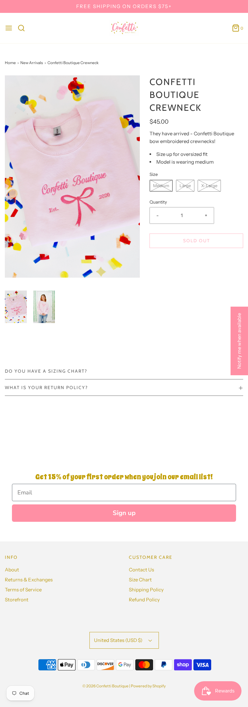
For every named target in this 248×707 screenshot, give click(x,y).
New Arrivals (31, 62)
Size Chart (140, 580)
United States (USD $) (118, 640)
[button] (16, 307)
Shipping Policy (146, 590)
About (12, 570)
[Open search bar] (23, 28)
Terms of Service (23, 590)
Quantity (158, 202)
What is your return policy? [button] (46, 387)
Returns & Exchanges (29, 580)
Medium (161, 185)
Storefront (16, 600)
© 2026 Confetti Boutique (105, 685)
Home (10, 62)
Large (185, 185)
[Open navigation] (8, 28)
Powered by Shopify (148, 685)
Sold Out (196, 241)
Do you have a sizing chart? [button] (46, 371)
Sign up (124, 513)
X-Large (209, 185)
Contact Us (141, 570)
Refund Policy (144, 600)
